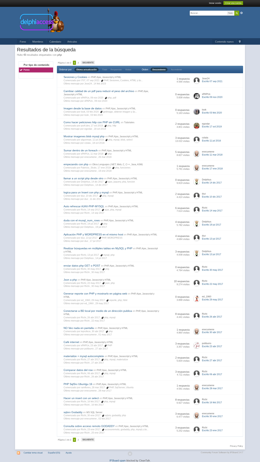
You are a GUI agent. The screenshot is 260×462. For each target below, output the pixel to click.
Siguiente (88, 62)
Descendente (159, 69)
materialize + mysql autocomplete (84, 356)
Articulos (72, 41)
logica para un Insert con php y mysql (86, 192)
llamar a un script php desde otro (83, 178)
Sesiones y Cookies (75, 77)
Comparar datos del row (78, 370)
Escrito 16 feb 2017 (212, 402)
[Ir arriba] (130, 453)
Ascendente (176, 69)
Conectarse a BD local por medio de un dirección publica (98, 310)
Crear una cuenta (233, 3)
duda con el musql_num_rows (82, 220)
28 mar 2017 (105, 390)
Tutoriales (129, 122)
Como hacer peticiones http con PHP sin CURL (92, 122)
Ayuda (69, 453)
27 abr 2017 (101, 348)
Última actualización (86, 69)
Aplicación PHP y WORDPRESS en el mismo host (93, 234)
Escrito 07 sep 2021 (212, 81)
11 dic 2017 (96, 199)
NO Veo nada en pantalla (79, 327)
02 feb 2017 (104, 418)
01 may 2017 (105, 334)
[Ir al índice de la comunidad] (82, 22)
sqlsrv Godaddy (73, 412)
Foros (23, 41)
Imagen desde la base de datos (83, 108)
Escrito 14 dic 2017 (212, 182)
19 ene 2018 (105, 171)
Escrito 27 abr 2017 (212, 360)
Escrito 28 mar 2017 (212, 388)
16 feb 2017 (97, 404)
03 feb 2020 (96, 115)
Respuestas (116, 69)
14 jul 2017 (101, 258)
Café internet (71, 342)
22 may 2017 (98, 320)
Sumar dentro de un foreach (81, 150)
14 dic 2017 (101, 185)
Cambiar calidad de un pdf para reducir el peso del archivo (99, 91)
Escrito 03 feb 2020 (212, 112)
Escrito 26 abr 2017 (212, 316)
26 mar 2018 (105, 157)
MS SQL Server (94, 412)
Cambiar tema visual (33, 453)
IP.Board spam (117, 460)
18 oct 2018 (98, 143)
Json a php (70, 279)
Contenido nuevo (224, 41)
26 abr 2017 (97, 376)
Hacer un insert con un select (81, 398)
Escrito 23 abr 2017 (212, 346)
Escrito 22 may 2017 (212, 284)
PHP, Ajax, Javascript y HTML (106, 77)
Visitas (128, 69)
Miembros (37, 41)
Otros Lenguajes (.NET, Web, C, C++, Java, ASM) (117, 164)
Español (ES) (54, 453)
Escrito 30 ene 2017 (212, 416)
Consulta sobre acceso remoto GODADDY (89, 426)
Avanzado (241, 12)
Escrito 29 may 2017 (212, 299)
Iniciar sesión (215, 3)
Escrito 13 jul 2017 (211, 238)
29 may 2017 (102, 303)
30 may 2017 (98, 272)
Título (104, 69)
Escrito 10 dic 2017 (212, 196)
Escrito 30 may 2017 (212, 270)
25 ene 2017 (97, 432)
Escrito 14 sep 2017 (212, 210)
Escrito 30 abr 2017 (212, 332)
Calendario (55, 41)
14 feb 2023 (100, 83)
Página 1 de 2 (64, 63)
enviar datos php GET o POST (82, 265)
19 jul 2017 (101, 227)
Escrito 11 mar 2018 (212, 154)
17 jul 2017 (95, 241)
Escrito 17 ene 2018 (212, 168)
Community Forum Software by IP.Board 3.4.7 (222, 452)
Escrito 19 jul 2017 (211, 224)
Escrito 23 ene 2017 (212, 430)
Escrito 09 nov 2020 (212, 97)
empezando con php (76, 164)
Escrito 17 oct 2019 (212, 126)
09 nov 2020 (100, 101)
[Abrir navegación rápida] (239, 42)
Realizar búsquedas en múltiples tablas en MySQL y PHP (98, 248)
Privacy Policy (236, 446)
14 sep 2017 (97, 213)
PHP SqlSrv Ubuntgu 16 (78, 384)
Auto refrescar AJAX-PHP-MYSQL (84, 206)
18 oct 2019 (100, 129)
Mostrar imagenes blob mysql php (84, 136)
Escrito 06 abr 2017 (212, 374)
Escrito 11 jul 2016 (211, 140)
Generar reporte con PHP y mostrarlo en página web (95, 293)
